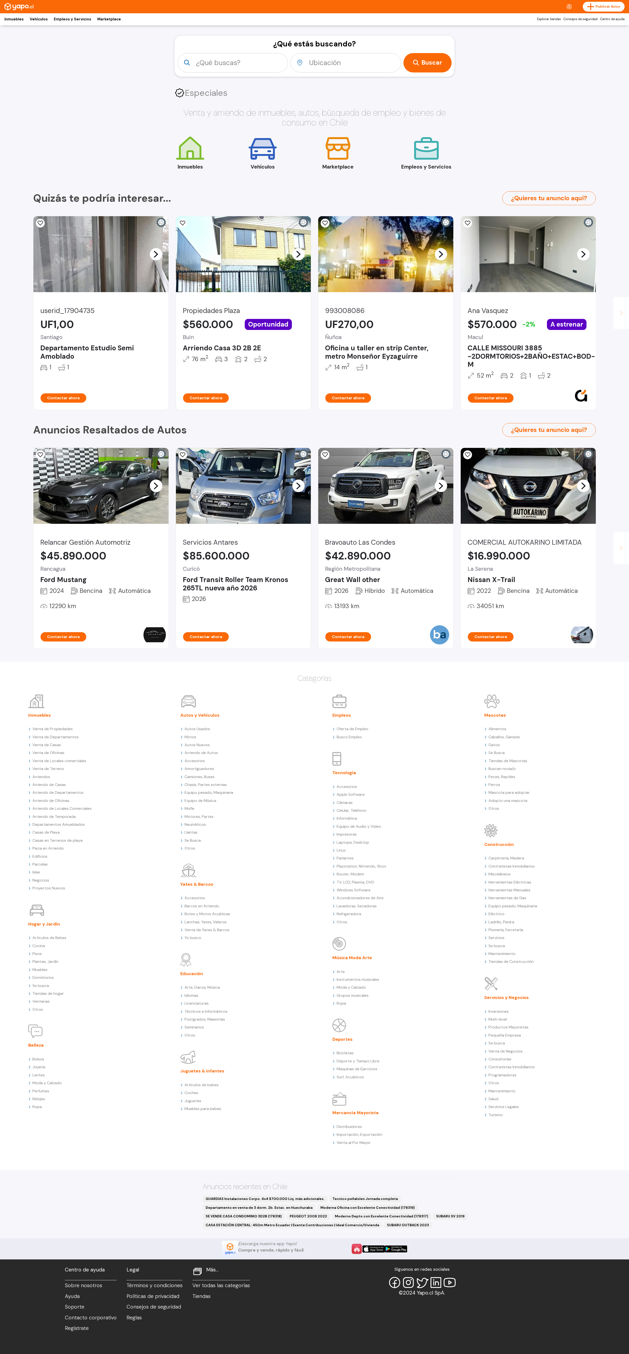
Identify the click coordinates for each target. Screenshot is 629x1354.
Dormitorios (43, 977)
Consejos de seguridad (580, 19)
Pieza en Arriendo (48, 848)
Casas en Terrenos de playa (57, 840)
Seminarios (194, 1027)
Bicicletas (345, 1052)
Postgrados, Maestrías (205, 1019)
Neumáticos (195, 824)
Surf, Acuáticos (350, 1077)
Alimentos (497, 728)
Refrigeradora (349, 913)
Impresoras (347, 834)
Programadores (502, 1075)
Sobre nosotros (83, 1285)
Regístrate (77, 1328)
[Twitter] (422, 1282)
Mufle (189, 808)
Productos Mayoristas (508, 1027)
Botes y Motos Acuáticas (207, 913)
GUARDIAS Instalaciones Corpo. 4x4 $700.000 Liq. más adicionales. (265, 1199)
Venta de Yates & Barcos (207, 929)
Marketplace (109, 19)
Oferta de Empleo (352, 728)
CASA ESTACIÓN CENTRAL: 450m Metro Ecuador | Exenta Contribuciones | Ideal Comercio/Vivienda (292, 1225)
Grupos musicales (353, 995)
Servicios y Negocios (506, 997)
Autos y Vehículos (199, 715)
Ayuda (72, 1296)
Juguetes (193, 1100)
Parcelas (40, 864)
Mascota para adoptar (509, 792)
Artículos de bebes (202, 1084)
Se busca (40, 985)
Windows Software (354, 890)
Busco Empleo (349, 737)
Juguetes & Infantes (202, 1071)
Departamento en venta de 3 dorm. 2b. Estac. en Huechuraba (259, 1207)
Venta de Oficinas (48, 752)
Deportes (342, 1039)
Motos (190, 737)
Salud (493, 1098)
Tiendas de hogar (48, 993)
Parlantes (345, 858)
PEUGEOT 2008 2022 (308, 1216)
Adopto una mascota (507, 800)
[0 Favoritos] (40, 454)
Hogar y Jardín (44, 924)
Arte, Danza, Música (202, 987)
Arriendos (41, 776)
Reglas (134, 1317)
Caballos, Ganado (504, 737)
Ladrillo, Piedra (501, 922)
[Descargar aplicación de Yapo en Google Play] (396, 1249)
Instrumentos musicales (358, 979)
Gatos (494, 744)
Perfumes (40, 1091)
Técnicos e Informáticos (206, 1011)
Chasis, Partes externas (206, 784)
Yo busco (193, 937)
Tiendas (201, 1296)
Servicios (496, 937)
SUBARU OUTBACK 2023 (408, 1225)
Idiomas (191, 995)
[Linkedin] (436, 1282)
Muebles (39, 969)
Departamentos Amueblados (58, 824)
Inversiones (498, 1011)
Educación (191, 974)
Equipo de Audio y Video (359, 826)
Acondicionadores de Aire (360, 897)
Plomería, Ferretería (505, 929)
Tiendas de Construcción (511, 961)
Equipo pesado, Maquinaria (209, 792)
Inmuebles (14, 19)
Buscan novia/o (502, 768)
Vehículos (39, 19)
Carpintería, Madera (506, 858)
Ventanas (41, 1001)
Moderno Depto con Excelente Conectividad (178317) (381, 1216)
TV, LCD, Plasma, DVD (355, 882)
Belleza (36, 1045)
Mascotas (495, 715)
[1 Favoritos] (325, 223)
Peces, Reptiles (501, 776)
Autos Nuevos (197, 744)
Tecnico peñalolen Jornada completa (365, 1199)
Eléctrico (496, 913)
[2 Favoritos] (467, 454)
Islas (36, 872)
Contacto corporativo (91, 1317)
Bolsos (38, 1059)
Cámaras (345, 802)
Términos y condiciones (155, 1285)
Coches (191, 1092)
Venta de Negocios (505, 1051)
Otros (37, 1009)
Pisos (37, 953)
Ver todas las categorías (221, 1285)
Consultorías (499, 1059)
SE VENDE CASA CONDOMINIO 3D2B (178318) (244, 1216)
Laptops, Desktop (353, 842)
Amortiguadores (199, 768)
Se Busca (193, 840)
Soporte (74, 1306)
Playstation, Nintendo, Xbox (361, 866)
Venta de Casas (46, 744)
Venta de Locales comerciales (59, 760)
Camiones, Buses (199, 776)
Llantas (191, 832)
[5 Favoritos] (467, 223)
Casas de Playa (46, 832)
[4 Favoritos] (182, 223)
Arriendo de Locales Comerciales (62, 808)
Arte (341, 971)
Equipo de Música (200, 800)
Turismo (495, 1114)
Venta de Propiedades (52, 728)
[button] (156, 254)
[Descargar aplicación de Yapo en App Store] (373, 1249)
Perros (494, 784)
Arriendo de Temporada (54, 816)
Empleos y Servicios (72, 19)
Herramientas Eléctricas (509, 882)
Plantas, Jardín (45, 961)
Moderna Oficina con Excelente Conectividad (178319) (367, 1207)
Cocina (38, 945)
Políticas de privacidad (153, 1296)
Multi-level (497, 1019)
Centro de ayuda (612, 19)
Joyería (38, 1066)
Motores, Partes (199, 816)
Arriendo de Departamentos (58, 792)
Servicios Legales (503, 1106)
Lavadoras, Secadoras (357, 906)
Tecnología (344, 773)
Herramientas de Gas (507, 897)
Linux (341, 850)
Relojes (38, 1098)
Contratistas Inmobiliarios (511, 866)
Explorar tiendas (549, 19)
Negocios (40, 880)
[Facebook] (394, 1282)
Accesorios (195, 760)
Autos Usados (197, 728)
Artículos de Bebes (49, 937)
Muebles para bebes (203, 1108)
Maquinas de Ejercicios (357, 1068)
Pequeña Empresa (504, 1035)
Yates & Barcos (196, 884)
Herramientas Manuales (509, 890)
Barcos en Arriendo (202, 906)
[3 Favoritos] (40, 223)
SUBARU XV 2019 (450, 1216)
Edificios (39, 856)
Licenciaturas (197, 1003)
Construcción (499, 844)
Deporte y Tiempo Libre (358, 1061)
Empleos (341, 715)
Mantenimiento (501, 953)
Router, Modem (350, 874)
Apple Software (351, 794)
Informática (347, 818)
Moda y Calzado (47, 1082)
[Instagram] (408, 1282)
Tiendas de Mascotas (507, 760)
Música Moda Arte (352, 958)
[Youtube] (450, 1282)
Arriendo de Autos (201, 752)
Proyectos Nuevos (48, 888)
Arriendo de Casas (49, 784)
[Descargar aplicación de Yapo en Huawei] (356, 1248)
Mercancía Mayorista (355, 1113)
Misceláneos (499, 874)
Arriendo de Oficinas (50, 800)
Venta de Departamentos (55, 737)
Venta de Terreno (48, 768)
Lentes (38, 1075)
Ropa (37, 1106)
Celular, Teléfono (351, 810)
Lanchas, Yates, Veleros (206, 922)
